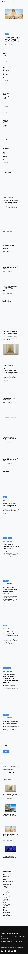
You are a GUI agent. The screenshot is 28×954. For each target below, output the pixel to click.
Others (5, 497)
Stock (4, 910)
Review (4, 905)
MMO (4, 894)
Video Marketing (7, 915)
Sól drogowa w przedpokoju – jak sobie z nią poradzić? (11, 371)
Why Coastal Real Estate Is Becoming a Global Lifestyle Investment (9, 247)
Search (6, 751)
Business (5, 876)
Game (4, 889)
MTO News (5, 896)
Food (4, 887)
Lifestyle (5, 538)
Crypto (4, 879)
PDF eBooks (5, 900)
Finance (4, 886)
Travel (7, 33)
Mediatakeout (6, 2)
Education (5, 882)
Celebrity (5, 878)
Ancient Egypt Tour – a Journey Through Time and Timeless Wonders (12, 39)
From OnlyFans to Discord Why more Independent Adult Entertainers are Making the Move (6, 151)
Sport (4, 909)
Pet (3, 902)
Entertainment (6, 884)
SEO (4, 907)
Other (4, 897)
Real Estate (6, 580)
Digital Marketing (7, 668)
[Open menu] (13, 2)
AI (3, 874)
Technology (6, 714)
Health (4, 891)
